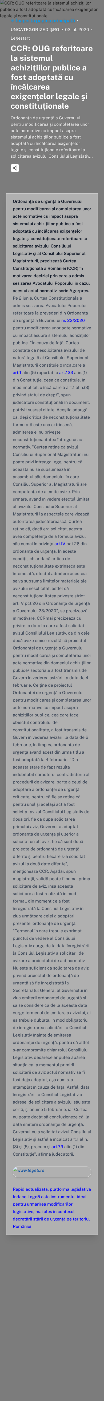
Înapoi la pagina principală (45, 20)
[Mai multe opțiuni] (15, 168)
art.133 (65, 372)
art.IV (59, 543)
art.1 (17, 372)
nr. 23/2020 (73, 320)
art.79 (57, 1146)
